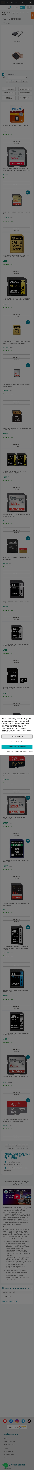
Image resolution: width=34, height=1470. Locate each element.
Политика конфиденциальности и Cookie (19, 751)
